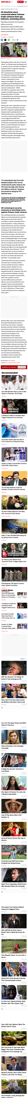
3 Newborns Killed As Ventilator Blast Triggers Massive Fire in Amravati (13, 417)
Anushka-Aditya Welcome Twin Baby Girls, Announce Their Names (13, 512)
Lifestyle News (5, 468)
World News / (8, 6)
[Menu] (26, 2)
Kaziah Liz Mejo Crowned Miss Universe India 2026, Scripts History (14, 465)
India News (4, 396)
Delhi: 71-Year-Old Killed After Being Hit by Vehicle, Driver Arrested (14, 536)
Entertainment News (6, 516)
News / (2, 6)
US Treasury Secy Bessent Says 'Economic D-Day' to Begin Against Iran (14, 561)
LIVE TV (21, 2)
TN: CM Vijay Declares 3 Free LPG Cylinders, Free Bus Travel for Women (13, 488)
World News (3, 37)
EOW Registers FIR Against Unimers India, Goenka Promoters (13, 584)
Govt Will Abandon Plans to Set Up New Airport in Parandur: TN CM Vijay (14, 393)
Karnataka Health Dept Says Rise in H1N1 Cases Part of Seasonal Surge (13, 441)
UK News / (14, 6)
